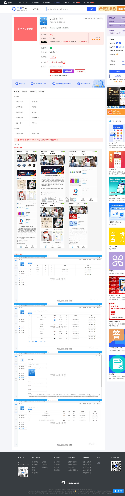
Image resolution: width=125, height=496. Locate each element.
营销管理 (111, 271)
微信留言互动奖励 (114, 295)
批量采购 (111, 374)
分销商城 (35, 462)
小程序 (66, 28)
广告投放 (44, 464)
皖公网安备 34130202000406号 (85, 491)
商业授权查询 (87, 473)
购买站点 (43, 67)
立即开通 (82, 41)
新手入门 (57, 462)
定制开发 (44, 467)
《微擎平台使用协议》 (64, 75)
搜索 (91, 9)
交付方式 (43, 52)
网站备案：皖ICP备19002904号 (38, 491)
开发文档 (57, 470)
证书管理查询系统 (114, 321)
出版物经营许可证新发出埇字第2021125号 (100, 493)
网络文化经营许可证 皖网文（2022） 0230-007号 (42, 493)
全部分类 (36, 9)
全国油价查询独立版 (115, 222)
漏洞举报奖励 (87, 462)
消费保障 (71, 467)
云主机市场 (87, 2)
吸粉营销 (35, 473)
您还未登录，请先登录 (56, 67)
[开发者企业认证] (120, 43)
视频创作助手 (113, 196)
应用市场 (57, 2)
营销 (59, 28)
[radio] (53, 56)
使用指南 (57, 464)
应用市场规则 (72, 464)
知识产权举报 (87, 470)
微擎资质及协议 (73, 470)
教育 (33, 470)
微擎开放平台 (23, 2)
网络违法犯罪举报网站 (105, 491)
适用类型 (43, 48)
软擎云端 (35, 2)
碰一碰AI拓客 (113, 143)
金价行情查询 (113, 246)
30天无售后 (66, 41)
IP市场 (75, 2)
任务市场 (66, 2)
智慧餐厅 (35, 464)
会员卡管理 (112, 169)
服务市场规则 (72, 462)
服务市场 (46, 2)
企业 (53, 28)
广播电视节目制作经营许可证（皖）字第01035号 (72, 493)
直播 (33, 467)
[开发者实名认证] (117, 43)
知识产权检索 (87, 467)
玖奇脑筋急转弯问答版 (116, 348)
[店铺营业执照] (117, 54)
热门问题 (57, 467)
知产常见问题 (87, 464)
